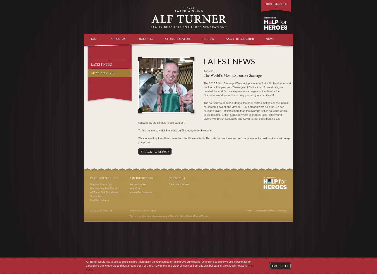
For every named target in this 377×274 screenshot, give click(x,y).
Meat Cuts (135, 188)
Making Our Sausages (141, 192)
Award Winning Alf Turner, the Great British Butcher (188, 17)
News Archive (102, 73)
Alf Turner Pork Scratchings (104, 192)
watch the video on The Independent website (185, 130)
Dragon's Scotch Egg (101, 184)
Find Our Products (99, 200)
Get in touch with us (179, 184)
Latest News (101, 64)
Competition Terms (265, 211)
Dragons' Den (276, 4)
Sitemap (282, 211)
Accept (280, 266)
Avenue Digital (148, 210)
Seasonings (96, 196)
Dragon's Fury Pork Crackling (104, 188)
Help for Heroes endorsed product (275, 24)
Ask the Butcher (138, 184)
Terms (249, 211)
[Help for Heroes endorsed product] (275, 183)
